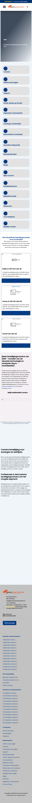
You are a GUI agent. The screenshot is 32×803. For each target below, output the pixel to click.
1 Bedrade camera (9, 640)
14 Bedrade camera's (10, 666)
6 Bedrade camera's (9, 653)
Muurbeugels (7, 733)
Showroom (8, 206)
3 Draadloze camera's (10, 698)
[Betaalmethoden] (5, 151)
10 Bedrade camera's (10, 661)
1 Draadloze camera (9, 693)
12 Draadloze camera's (10, 717)
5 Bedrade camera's (9, 650)
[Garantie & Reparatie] (5, 142)
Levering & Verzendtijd (12, 124)
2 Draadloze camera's (10, 696)
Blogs (6, 165)
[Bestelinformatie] (5, 193)
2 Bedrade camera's (9, 642)
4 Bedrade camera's (10, 648)
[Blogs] (5, 162)
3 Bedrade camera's (9, 645)
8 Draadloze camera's (10, 712)
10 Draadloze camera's (10, 714)
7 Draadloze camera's (10, 709)
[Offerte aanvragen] (5, 79)
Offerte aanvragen (11, 82)
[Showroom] (5, 203)
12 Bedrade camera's (10, 664)
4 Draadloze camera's (10, 701)
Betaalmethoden (10, 154)
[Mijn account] (5, 172)
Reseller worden (10, 227)
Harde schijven (8, 685)
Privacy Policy (7, 784)
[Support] (5, 90)
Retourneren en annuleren (11, 768)
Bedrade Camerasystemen (11, 636)
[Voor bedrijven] (5, 213)
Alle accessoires (8, 731)
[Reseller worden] (5, 223)
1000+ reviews (24, 1)
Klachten (6, 779)
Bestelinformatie (10, 196)
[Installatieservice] (5, 183)
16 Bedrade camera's (10, 669)
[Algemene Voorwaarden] (5, 110)
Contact (7, 72)
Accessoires (6, 727)
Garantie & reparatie (10, 771)
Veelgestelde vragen (10, 773)
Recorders (6, 683)
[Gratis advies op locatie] (5, 100)
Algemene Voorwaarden (13, 113)
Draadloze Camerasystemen (12, 690)
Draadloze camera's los (11, 680)
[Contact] (5, 68)
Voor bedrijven (9, 217)
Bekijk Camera (16, 281)
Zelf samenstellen (8, 674)
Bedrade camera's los (10, 677)
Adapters (6, 736)
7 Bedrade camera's (9, 656)
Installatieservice (10, 186)
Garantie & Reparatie (12, 145)
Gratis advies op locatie (13, 103)
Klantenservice (7, 740)
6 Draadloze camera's (10, 706)
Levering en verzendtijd (11, 765)
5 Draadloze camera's (10, 704)
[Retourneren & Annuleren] (5, 131)
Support (7, 93)
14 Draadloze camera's (10, 720)
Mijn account (9, 175)
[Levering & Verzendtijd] (5, 120)
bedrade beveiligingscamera (9, 386)
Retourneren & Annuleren (13, 134)
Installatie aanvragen (10, 749)
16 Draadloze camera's (10, 723)
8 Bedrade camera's (9, 658)
